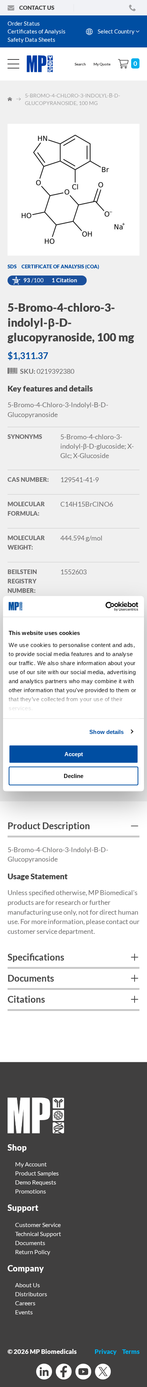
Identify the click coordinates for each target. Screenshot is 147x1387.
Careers (25, 1302)
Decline (73, 775)
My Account (31, 1164)
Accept (73, 754)
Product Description (49, 825)
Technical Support (38, 1233)
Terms (130, 1351)
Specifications (36, 957)
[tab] (73, 826)
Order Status (24, 23)
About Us (27, 1284)
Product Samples (37, 1173)
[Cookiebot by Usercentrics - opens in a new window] (105, 606)
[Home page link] (36, 1130)
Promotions (30, 1191)
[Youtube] (83, 1372)
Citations (26, 999)
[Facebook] (64, 1372)
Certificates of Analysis (37, 31)
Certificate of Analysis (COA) (60, 266)
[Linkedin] (44, 1372)
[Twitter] (103, 1372)
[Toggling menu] (13, 64)
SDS (12, 266)
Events (24, 1311)
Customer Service (38, 1224)
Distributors (31, 1293)
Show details (106, 731)
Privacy (105, 1351)
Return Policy (32, 1251)
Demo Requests (35, 1182)
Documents (31, 978)
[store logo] (44, 64)
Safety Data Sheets (31, 39)
